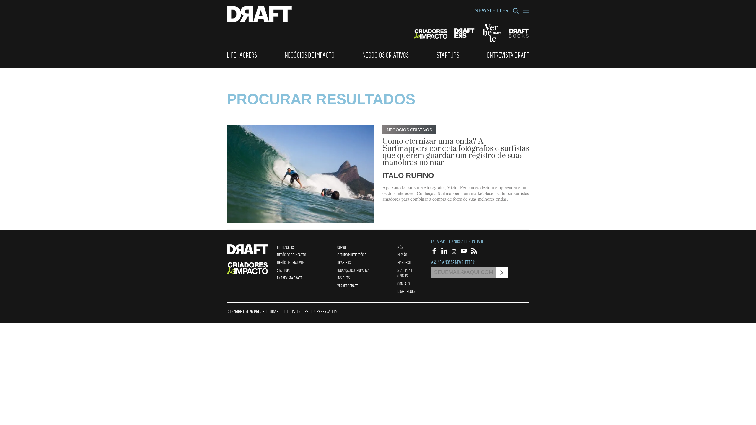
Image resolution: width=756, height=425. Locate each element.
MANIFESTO (404, 262)
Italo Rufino (408, 175)
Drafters (344, 262)
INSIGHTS (343, 277)
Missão (402, 254)
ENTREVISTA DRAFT (508, 54)
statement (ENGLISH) (405, 272)
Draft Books (406, 291)
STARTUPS (447, 54)
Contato (403, 283)
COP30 (341, 247)
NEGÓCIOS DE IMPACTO (310, 54)
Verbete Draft (347, 285)
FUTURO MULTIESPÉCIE (351, 254)
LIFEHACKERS (242, 54)
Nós (400, 247)
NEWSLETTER (491, 11)
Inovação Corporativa (353, 270)
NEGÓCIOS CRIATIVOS (385, 54)
